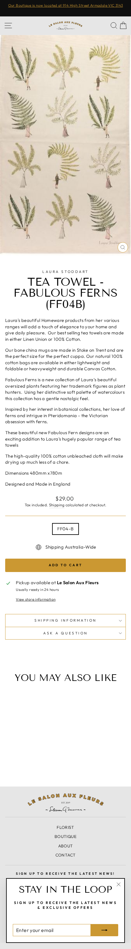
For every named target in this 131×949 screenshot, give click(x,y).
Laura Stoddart (65, 271)
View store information (35, 599)
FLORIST (65, 827)
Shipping (57, 504)
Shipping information (65, 620)
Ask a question (65, 633)
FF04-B (65, 529)
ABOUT (65, 846)
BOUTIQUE (65, 836)
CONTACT (65, 855)
